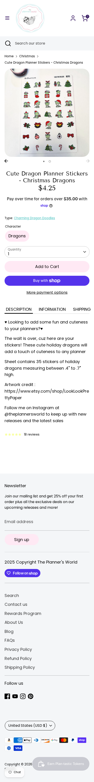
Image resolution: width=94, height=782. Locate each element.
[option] (47, 113)
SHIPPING (82, 309)
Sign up (21, 539)
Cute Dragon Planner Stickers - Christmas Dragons (44, 62)
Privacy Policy (18, 649)
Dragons (17, 236)
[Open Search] (7, 43)
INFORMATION (52, 309)
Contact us (16, 604)
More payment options (47, 292)
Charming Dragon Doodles (34, 218)
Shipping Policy (20, 667)
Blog (9, 631)
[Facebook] (7, 696)
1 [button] (43, 161)
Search (12, 595)
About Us (14, 622)
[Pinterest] (30, 696)
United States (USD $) (27, 725)
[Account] (73, 17)
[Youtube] (15, 696)
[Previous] (6, 161)
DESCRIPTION (18, 309)
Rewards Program (23, 613)
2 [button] (50, 161)
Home (9, 56)
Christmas (27, 56)
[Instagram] (23, 696)
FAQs (10, 640)
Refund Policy (18, 658)
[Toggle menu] (7, 18)
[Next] (88, 161)
